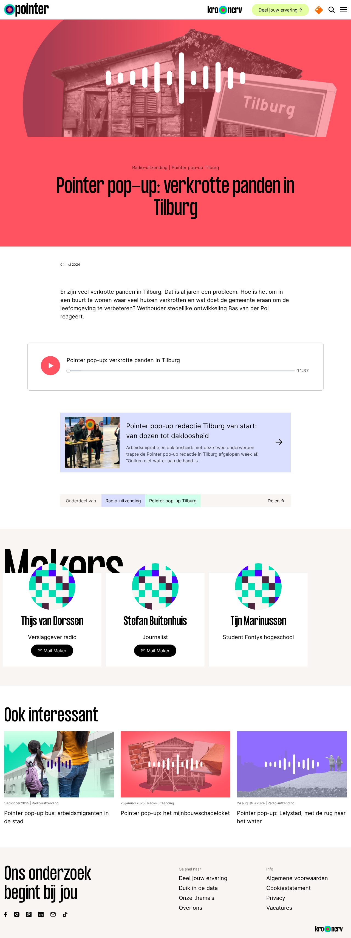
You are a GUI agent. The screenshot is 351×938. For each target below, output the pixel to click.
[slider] (181, 370)
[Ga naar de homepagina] (26, 10)
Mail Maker (55, 650)
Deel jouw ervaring (278, 10)
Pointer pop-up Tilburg (195, 167)
